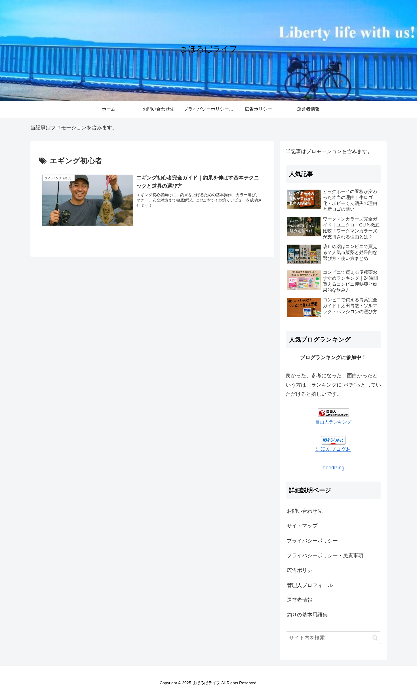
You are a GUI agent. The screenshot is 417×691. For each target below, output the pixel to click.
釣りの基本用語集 (307, 615)
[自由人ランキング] (333, 412)
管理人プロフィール (310, 585)
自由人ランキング (333, 421)
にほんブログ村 (333, 449)
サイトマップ (302, 526)
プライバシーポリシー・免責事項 (325, 555)
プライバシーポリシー (312, 541)
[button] (375, 638)
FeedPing (333, 467)
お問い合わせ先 (305, 511)
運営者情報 (299, 600)
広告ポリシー (302, 570)
